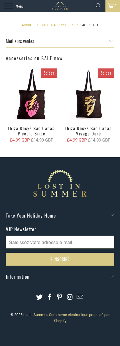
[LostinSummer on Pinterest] (59, 297)
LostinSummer (35, 315)
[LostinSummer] (60, 6)
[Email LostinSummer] (80, 297)
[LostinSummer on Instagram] (70, 297)
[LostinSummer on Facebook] (49, 297)
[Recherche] (98, 6)
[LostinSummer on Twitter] (39, 297)
